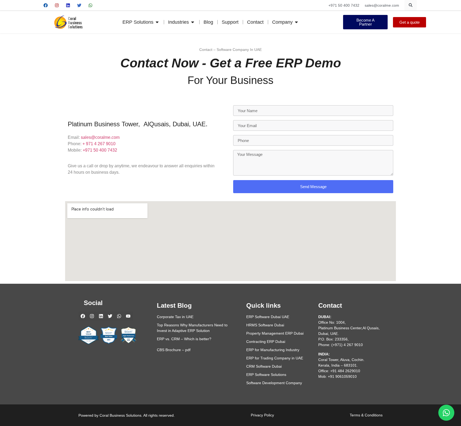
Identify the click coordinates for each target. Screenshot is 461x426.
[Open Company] (296, 22)
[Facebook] (45, 5)
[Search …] (410, 5)
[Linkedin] (68, 5)
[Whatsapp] (90, 5)
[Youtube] (101, 5)
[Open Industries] (192, 22)
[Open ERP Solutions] (157, 22)
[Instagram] (57, 5)
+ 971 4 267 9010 (99, 143)
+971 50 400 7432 (100, 150)
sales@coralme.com (100, 137)
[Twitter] (79, 5)
